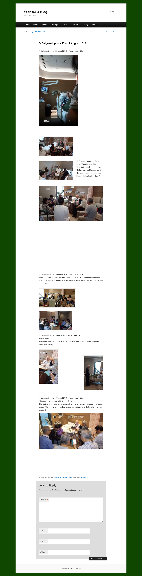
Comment (44, 499)
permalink (84, 477)
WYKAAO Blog (35, 11)
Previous (108, 32)
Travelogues (55, 24)
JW (44, 32)
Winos (44, 24)
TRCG (65, 24)
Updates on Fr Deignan (60, 477)
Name (43, 530)
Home (27, 24)
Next (115, 32)
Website (42, 552)
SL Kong (85, 24)
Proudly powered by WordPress (71, 568)
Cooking (75, 24)
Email (43, 541)
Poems (35, 24)
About (94, 24)
